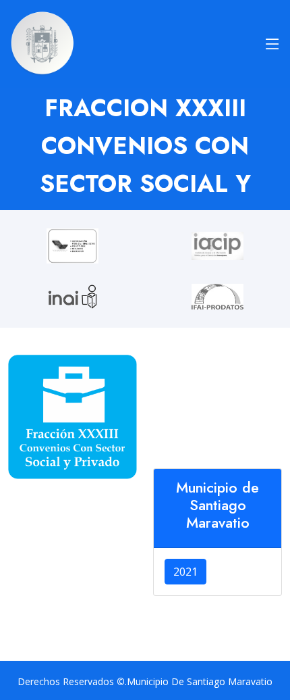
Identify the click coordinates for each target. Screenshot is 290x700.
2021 (185, 571)
